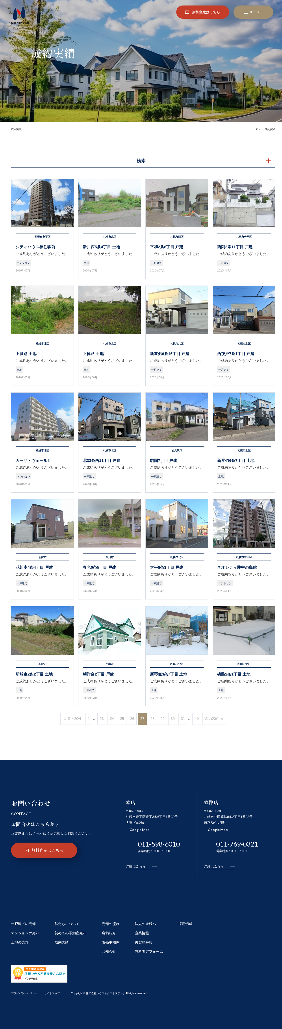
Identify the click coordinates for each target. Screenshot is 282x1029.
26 (132, 719)
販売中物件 (110, 942)
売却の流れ (110, 924)
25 (122, 719)
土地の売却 (20, 942)
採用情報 (185, 924)
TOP (257, 129)
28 (152, 719)
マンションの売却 (25, 933)
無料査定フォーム (149, 951)
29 (163, 719)
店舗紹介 (109, 933)
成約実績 (62, 942)
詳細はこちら (136, 866)
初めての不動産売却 (70, 933)
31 (183, 719)
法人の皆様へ (145, 924)
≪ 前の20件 (72, 719)
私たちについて (67, 924)
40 (197, 719)
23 (102, 719)
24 (112, 719)
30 (173, 719)
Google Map (140, 829)
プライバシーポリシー (24, 993)
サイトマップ (52, 993)
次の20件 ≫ (214, 719)
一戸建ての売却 (23, 924)
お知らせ (109, 951)
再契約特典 (143, 942)
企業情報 (142, 933)
